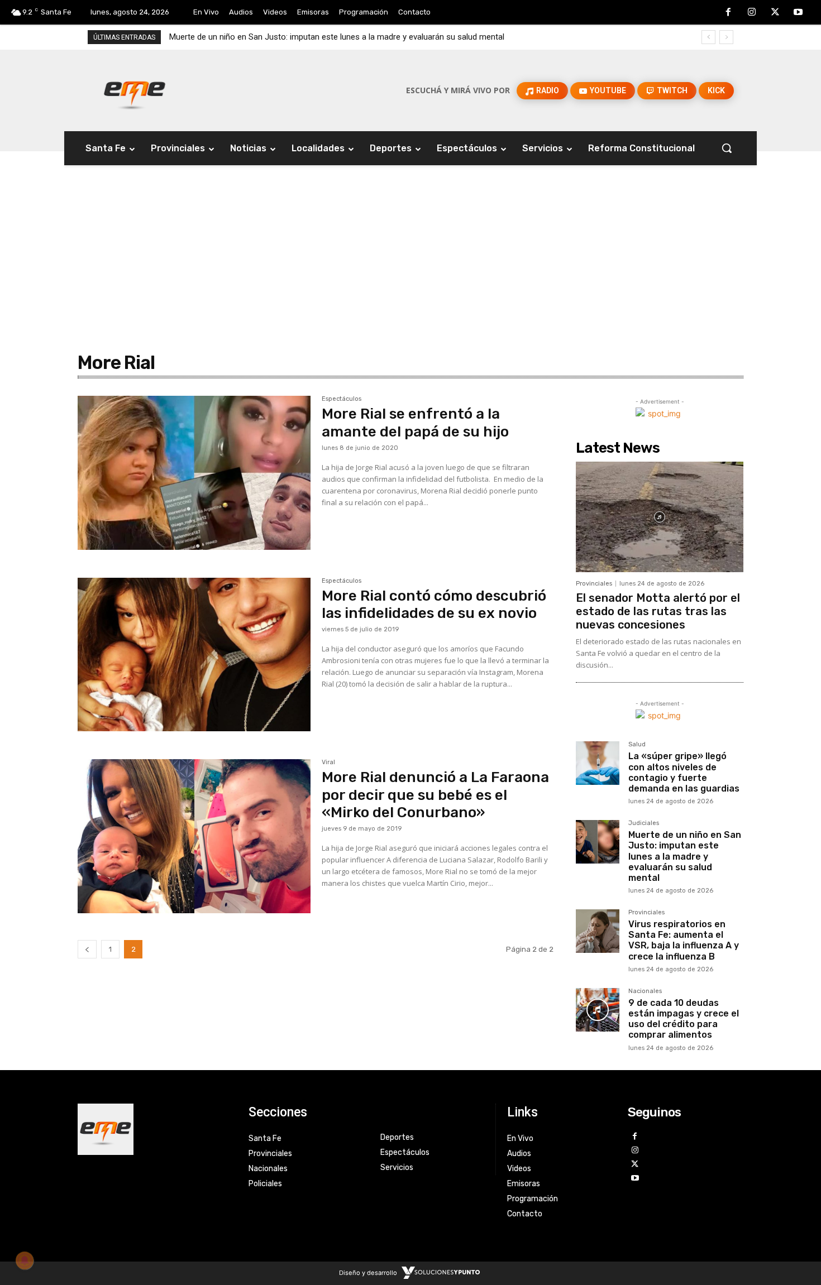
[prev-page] (87, 949)
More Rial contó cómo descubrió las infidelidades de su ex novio (434, 604)
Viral (328, 762)
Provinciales (594, 584)
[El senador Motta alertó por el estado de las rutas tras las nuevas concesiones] (659, 517)
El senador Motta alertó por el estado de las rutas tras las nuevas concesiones (658, 611)
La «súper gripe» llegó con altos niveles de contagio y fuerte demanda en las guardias (683, 772)
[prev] (708, 37)
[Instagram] (751, 13)
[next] (726, 37)
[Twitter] (775, 13)
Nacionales (645, 991)
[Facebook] (729, 13)
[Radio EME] (134, 90)
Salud (637, 744)
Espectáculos (341, 399)
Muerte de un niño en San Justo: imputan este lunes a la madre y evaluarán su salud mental (336, 37)
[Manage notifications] (25, 1260)
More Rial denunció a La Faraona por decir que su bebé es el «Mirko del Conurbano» (435, 795)
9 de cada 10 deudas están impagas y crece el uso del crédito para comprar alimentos (683, 1019)
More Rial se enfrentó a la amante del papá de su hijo (415, 422)
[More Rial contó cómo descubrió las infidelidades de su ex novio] (194, 655)
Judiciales (643, 823)
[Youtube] (798, 13)
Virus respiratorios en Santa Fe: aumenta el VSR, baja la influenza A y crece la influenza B (683, 940)
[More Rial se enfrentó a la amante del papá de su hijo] (194, 473)
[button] (726, 148)
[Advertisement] (410, 235)
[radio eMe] (155, 1129)
